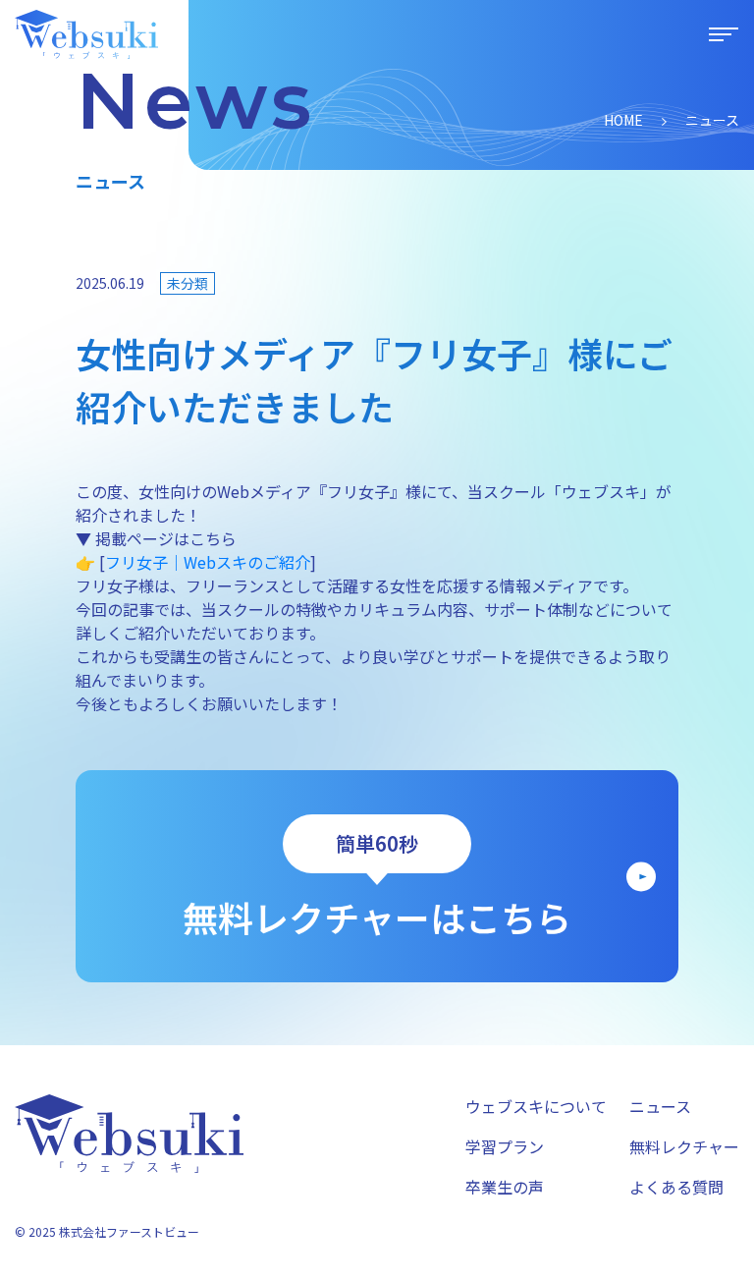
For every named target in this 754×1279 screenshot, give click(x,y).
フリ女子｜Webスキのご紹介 (207, 562)
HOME (623, 120)
